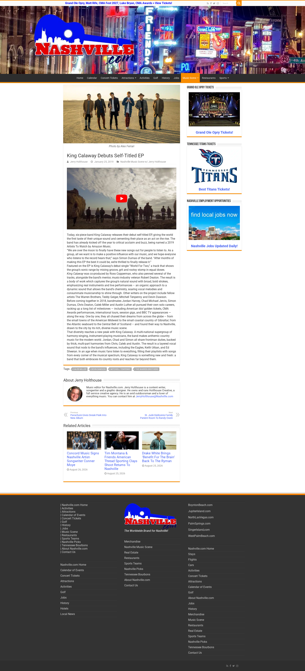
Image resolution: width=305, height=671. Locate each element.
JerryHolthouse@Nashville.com (154, 396)
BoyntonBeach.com (200, 505)
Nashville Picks (71, 542)
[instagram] (217, 3)
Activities (144, 78)
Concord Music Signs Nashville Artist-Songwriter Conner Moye (83, 459)
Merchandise (132, 541)
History (166, 78)
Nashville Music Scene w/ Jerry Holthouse (143, 161)
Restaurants (209, 78)
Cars (191, 565)
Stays (191, 554)
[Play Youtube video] (121, 198)
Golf (155, 78)
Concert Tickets (109, 78)
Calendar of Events (73, 515)
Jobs (176, 78)
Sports (223, 78)
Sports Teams (70, 538)
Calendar (92, 78)
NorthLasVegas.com (201, 517)
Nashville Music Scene (138, 547)
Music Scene (189, 78)
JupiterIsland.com (199, 511)
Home (80, 78)
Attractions (128, 78)
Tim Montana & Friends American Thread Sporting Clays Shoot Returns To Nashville (120, 461)
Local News (67, 614)
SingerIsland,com (199, 529)
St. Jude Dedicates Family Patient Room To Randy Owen (156, 415)
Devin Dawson (98, 369)
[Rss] (208, 3)
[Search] (239, 3)
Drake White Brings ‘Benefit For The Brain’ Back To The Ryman (158, 457)
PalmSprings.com (199, 523)
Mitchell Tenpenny (120, 369)
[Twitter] (214, 3)
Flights (192, 559)
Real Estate (131, 552)
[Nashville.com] (152, 40)
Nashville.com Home (75, 505)
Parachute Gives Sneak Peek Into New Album (88, 415)
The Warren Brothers (146, 369)
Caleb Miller (79, 369)
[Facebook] (211, 3)
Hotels (64, 608)
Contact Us (68, 552)
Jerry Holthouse (79, 161)
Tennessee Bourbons (75, 545)
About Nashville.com (75, 548)
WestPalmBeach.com (201, 536)
